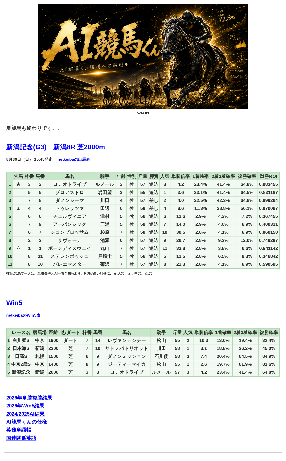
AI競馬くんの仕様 (26, 422)
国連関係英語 (21, 438)
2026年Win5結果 (25, 405)
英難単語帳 (18, 430)
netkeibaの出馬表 (74, 159)
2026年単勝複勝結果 (29, 398)
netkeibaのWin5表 (23, 315)
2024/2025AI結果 (25, 414)
